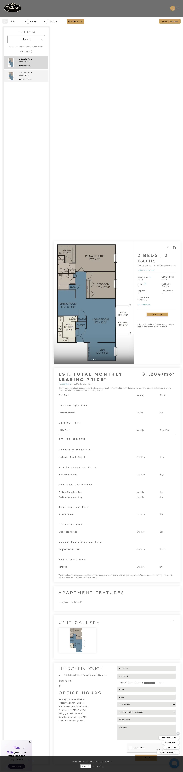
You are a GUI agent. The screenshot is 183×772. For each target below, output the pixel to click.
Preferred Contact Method (131, 683)
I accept (85, 766)
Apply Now (157, 314)
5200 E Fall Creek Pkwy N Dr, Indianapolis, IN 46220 (82, 675)
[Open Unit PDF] (174, 247)
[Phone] (172, 8)
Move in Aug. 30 (65, 384)
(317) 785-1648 (65, 681)
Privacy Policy (97, 766)
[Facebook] (59, 686)
